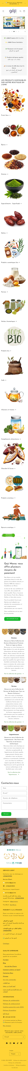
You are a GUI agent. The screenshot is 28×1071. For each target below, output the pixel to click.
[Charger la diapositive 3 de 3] (16, 31)
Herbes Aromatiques (8, 321)
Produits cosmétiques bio (9, 262)
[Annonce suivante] (25, 3)
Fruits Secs (5, 115)
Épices (3, 144)
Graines (3, 174)
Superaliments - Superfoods (10, 203)
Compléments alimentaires (10, 439)
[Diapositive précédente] (9, 31)
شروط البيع (6, 1013)
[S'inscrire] (23, 1037)
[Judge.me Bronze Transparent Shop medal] (7, 856)
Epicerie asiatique (7, 527)
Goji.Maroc (13, 904)
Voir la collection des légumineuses (14, 773)
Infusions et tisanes (7, 409)
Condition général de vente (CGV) (13, 1007)
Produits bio (5, 351)
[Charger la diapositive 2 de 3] (14, 31)
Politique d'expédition (9, 1010)
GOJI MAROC (9, 1060)
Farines (3, 292)
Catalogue (6, 943)
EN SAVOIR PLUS (12, 618)
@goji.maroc (14, 901)
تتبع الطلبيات (6, 983)
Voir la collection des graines (13, 673)
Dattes (3, 233)
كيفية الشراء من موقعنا (9, 986)
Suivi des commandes (9, 979)
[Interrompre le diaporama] (25, 31)
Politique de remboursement (11, 1003)
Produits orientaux (7, 498)
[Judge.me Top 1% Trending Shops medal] (21, 856)
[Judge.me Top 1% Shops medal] (14, 856)
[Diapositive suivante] (18, 31)
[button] (3, 11)
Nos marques (7, 1025)
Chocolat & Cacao (7, 468)
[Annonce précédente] (3, 3)
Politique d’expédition (21, 1065)
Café (3, 380)
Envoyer (6, 814)
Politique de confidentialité (11, 1000)
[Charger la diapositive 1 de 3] (12, 31)
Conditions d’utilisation (9, 1065)
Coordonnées (15, 1067)
